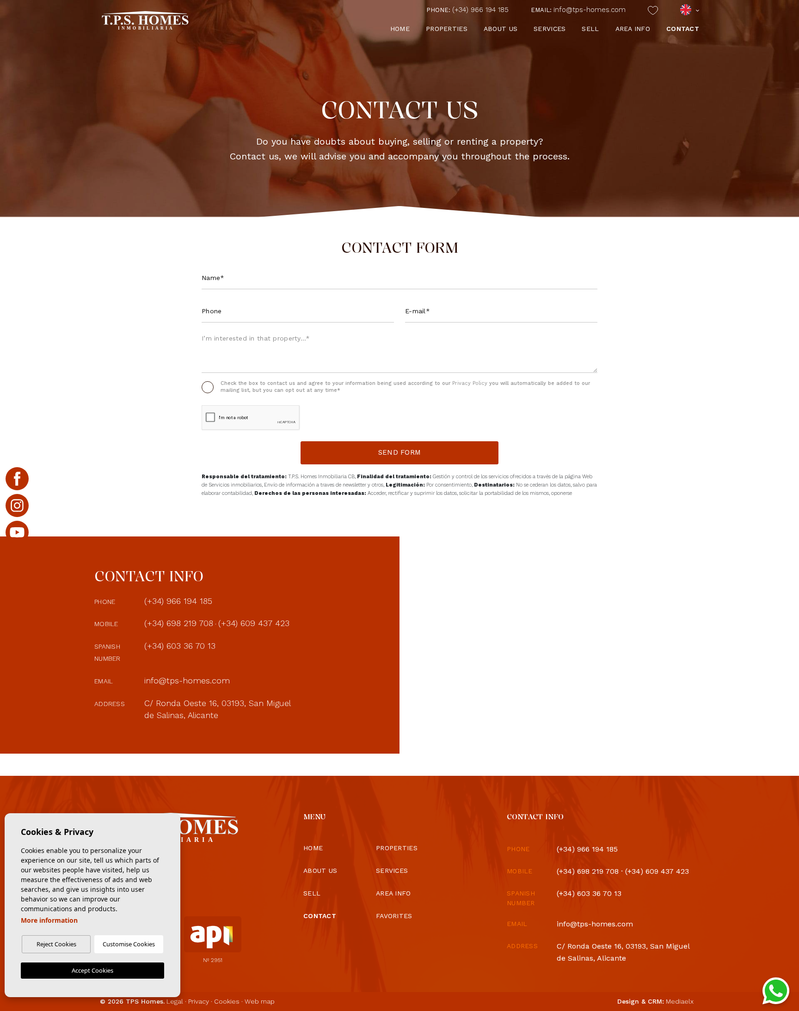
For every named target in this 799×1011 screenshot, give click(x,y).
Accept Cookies (92, 970)
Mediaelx (680, 1001)
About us (500, 28)
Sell (590, 28)
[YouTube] (17, 532)
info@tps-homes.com (578, 10)
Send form (399, 452)
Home (400, 28)
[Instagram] (17, 505)
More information (49, 920)
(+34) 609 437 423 (253, 623)
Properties (446, 28)
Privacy (198, 1001)
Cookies (227, 1001)
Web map (260, 1001)
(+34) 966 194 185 (467, 10)
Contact (682, 28)
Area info (633, 28)
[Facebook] (17, 478)
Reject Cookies (56, 944)
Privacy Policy (470, 383)
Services (549, 28)
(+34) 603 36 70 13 (179, 646)
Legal (174, 1001)
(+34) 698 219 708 (178, 623)
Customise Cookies (129, 944)
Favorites (394, 916)
